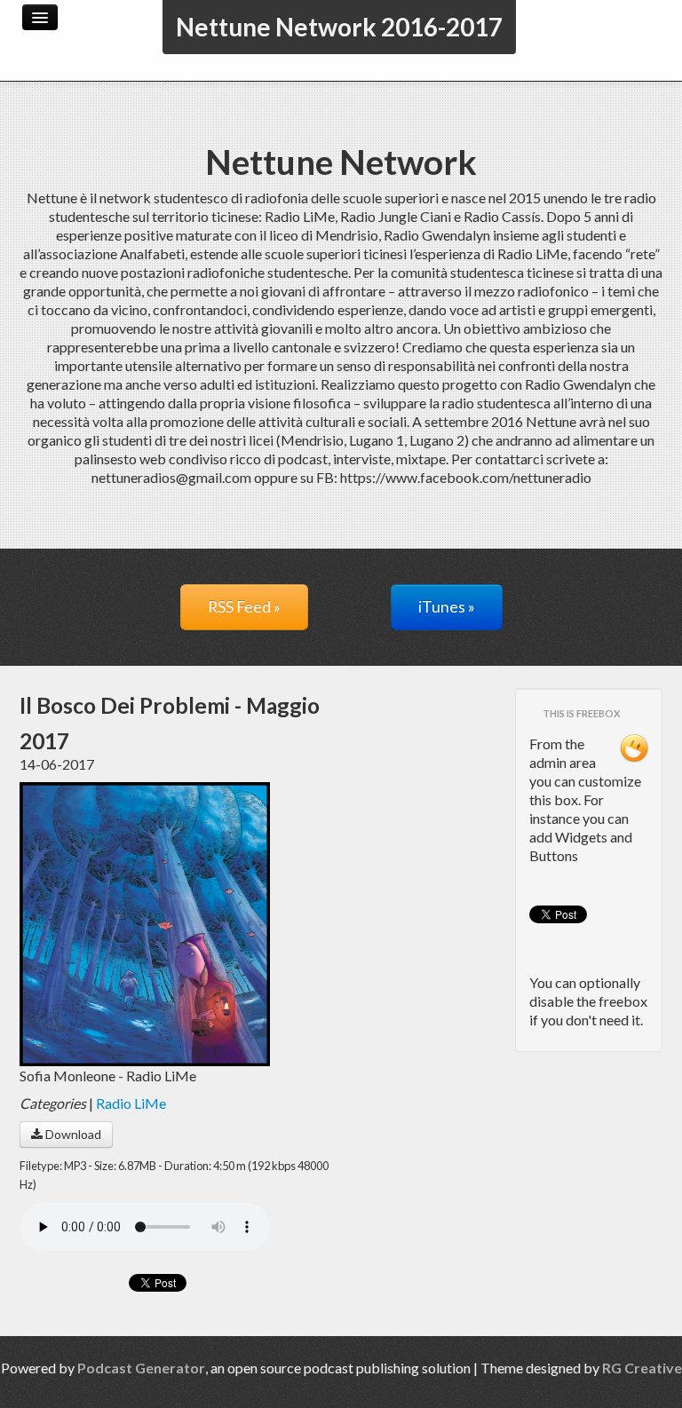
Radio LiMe (131, 1103)
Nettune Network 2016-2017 (339, 27)
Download (72, 1134)
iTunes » (446, 606)
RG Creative (642, 1367)
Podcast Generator (141, 1367)
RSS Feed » (244, 606)
